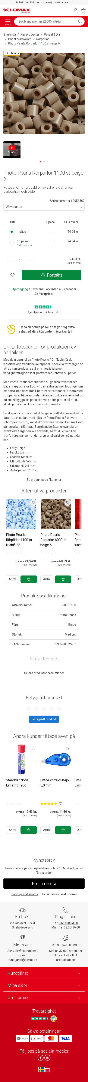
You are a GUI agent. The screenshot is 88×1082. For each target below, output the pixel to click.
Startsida (9, 34)
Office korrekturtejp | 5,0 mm (55, 782)
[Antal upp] (29, 260)
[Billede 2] (44, 161)
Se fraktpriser (44, 294)
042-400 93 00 (68, 923)
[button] (11, 53)
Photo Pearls (67, 615)
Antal (12, 579)
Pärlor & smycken (20, 39)
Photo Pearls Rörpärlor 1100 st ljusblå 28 (19, 540)
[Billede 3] (47, 161)
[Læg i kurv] (29, 579)
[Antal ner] (11, 260)
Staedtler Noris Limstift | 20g (17, 782)
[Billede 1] (40, 161)
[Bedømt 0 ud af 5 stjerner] (14, 553)
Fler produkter (30, 34)
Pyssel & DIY (52, 34)
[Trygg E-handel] (53, 1018)
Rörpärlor (42, 39)
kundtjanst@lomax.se (22, 959)
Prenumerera (44, 883)
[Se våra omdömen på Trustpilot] (40, 1019)
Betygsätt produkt (44, 719)
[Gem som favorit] (33, 502)
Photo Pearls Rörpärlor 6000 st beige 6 (53, 540)
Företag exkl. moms (25, 894)
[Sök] (80, 21)
